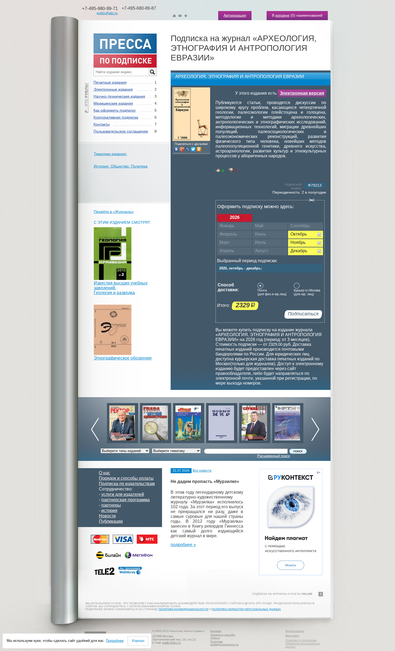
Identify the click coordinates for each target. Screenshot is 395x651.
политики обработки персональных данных (246, 609)
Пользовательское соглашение (121, 131)
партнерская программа (125, 499)
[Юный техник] (188, 421)
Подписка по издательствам (127, 483)
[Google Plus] (182, 149)
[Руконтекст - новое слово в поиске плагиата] (290, 574)
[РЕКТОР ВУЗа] (122, 421)
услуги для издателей (122, 494)
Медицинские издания (113, 103)
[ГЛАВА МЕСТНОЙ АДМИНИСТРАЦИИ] (155, 421)
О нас (104, 473)
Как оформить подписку (115, 110)
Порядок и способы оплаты (126, 478)
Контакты (102, 124)
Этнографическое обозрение (123, 358)
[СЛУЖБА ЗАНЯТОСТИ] (254, 421)
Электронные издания (113, 89)
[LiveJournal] (188, 149)
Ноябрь (298, 242)
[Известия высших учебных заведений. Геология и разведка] (112, 278)
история (109, 510)
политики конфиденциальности (183, 609)
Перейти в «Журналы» (114, 211)
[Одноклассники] (199, 149)
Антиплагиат (294, 631)
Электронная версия (302, 93)
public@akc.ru (107, 13)
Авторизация (235, 15)
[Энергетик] (287, 421)
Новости (107, 516)
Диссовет (292, 635)
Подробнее (115, 641)
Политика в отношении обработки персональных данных (302, 643)
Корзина (215, 630)
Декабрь (298, 250)
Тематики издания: (110, 154)
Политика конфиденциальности (224, 643)
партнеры (111, 505)
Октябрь (298, 234)
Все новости (202, 470)
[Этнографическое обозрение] (112, 353)
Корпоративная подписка (116, 117)
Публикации (111, 521)
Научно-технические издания (119, 96)
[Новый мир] (221, 421)
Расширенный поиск (273, 456)
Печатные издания (110, 82)
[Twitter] (193, 149)
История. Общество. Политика (121, 166)
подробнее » (183, 544)
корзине (282, 15)
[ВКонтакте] (176, 149)
